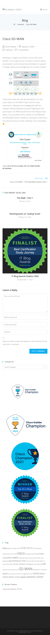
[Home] (14, 24)
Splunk (5, 573)
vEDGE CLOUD (14, 577)
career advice (16, 548)
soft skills (44, 570)
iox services (20, 564)
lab (33, 564)
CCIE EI (29, 548)
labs (35, 564)
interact (41, 561)
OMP (44, 564)
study (12, 574)
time (16, 574)
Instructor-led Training (32, 561)
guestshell (13, 561)
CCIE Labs (14, 554)
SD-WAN (20, 166)
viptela (23, 577)
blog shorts (9, 548)
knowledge (28, 564)
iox (14, 564)
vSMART (39, 577)
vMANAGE (31, 577)
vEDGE (5, 577)
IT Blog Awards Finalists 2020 (25, 276)
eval (34, 558)
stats (9, 574)
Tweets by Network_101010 (12, 589)
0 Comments (23, 50)
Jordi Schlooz (11, 46)
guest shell (21, 561)
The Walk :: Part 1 (25, 198)
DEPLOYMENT (13, 558)
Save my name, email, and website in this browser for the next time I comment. (25, 342)
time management (23, 574)
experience (6, 561)
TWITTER (36, 573)
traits (31, 574)
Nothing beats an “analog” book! (25, 213)
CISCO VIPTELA (12, 166)
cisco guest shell (29, 554)
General (9, 50)
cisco (21, 553)
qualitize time (7, 570)
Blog (4, 548)
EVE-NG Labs (39, 558)
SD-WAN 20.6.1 (37, 570)
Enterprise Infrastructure (26, 558)
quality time (15, 570)
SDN (24, 166)
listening (39, 564)
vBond (42, 573)
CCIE (23, 547)
